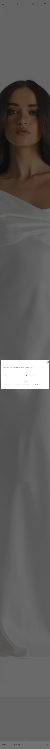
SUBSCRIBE (25, 381)
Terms (40, 384)
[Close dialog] (47, 362)
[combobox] (27, 376)
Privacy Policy (37, 384)
